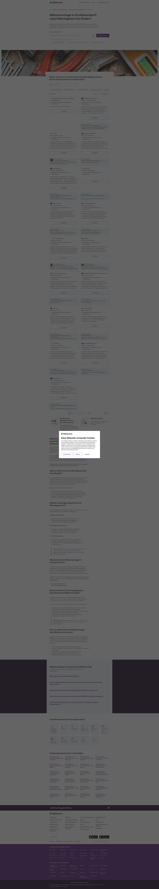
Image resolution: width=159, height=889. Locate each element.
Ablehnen (77, 454)
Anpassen (87, 454)
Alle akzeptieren (67, 454)
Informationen (77, 446)
